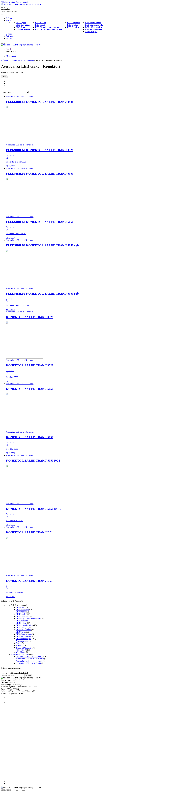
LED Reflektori (22, 621)
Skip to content (22, 2)
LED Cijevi (20, 607)
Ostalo (18, 643)
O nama (9, 34)
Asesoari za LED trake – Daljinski (29, 656)
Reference (10, 36)
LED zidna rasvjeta (23, 639)
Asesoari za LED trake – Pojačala (29, 661)
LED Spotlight (22, 627)
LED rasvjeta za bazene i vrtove (28, 618)
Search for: (5, 9)
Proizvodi (10, 20)
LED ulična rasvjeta (24, 634)
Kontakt (9, 38)
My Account (11, 56)
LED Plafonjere (22, 616)
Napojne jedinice (22, 641)
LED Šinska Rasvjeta (24, 625)
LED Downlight (22, 610)
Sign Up (28, 675)
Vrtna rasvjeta (21, 650)
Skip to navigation (8, 2)
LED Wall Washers (23, 636)
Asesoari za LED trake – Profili (28, 663)
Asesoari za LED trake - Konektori (19, 96)
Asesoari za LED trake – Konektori (30, 659)
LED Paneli (20, 614)
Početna (9, 18)
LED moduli (21, 612)
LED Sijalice (21, 623)
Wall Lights (20, 652)
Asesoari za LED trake (25, 60)
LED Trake (11, 60)
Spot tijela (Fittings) (23, 648)
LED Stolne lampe (23, 630)
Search (8, 49)
